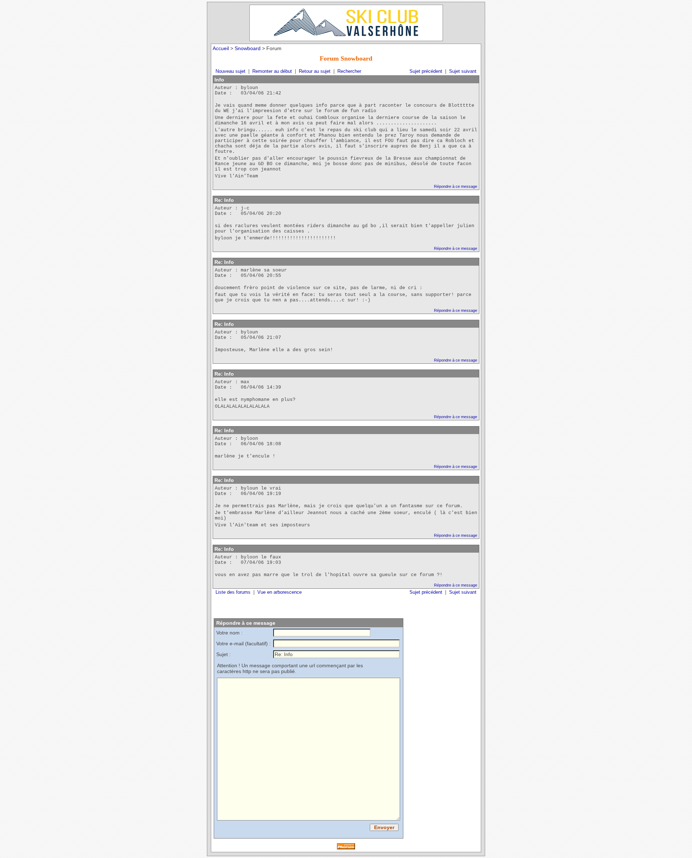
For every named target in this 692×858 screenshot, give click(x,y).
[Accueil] (346, 23)
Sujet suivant (462, 71)
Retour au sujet (315, 71)
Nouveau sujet (230, 71)
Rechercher (349, 71)
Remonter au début (272, 71)
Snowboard (248, 48)
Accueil (221, 48)
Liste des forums (233, 592)
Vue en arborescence (279, 592)
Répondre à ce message (455, 186)
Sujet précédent (425, 71)
